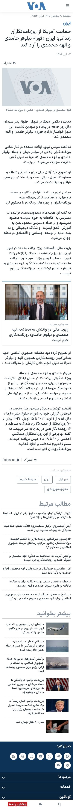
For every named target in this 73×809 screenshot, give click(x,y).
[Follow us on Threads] (22, 756)
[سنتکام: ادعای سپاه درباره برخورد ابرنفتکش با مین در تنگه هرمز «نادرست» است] (57, 646)
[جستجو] (59, 804)
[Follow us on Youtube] (40, 756)
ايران (67, 24)
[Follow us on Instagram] (31, 756)
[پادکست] (67, 765)
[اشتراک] (58, 765)
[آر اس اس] (13, 756)
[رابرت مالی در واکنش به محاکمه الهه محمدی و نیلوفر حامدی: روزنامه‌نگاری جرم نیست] (36, 302)
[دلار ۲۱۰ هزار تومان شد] (57, 726)
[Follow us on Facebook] (67, 756)
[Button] (9, 62)
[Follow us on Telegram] (58, 756)
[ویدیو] (40, 804)
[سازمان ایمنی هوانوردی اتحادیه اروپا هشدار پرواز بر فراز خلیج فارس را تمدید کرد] (57, 629)
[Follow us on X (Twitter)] (49, 756)
